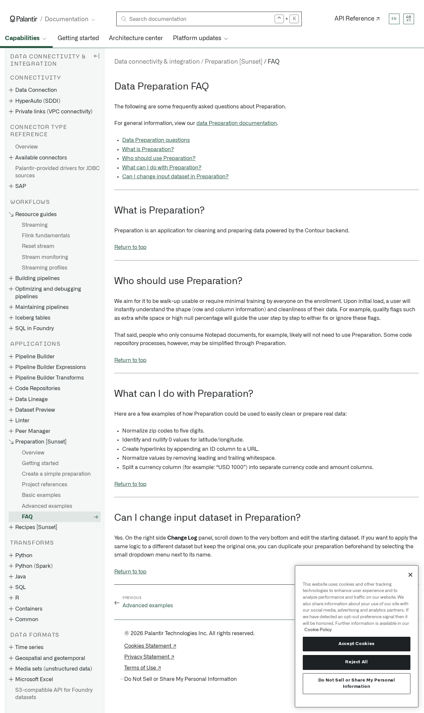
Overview (26, 146)
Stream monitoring (45, 257)
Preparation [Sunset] (234, 62)
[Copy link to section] (111, 87)
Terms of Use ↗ (142, 668)
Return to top (130, 247)
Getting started (78, 38)
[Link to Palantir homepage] (23, 19)
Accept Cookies (357, 644)
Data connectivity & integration (157, 62)
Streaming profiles (44, 267)
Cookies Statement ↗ (150, 646)
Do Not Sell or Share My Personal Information (356, 683)
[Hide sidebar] (96, 56)
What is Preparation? (148, 149)
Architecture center (136, 38)
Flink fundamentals (46, 235)
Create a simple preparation (56, 474)
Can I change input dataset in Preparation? (175, 176)
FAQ (27, 516)
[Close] (410, 574)
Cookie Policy (318, 629)
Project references (44, 484)
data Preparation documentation (236, 123)
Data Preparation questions (156, 140)
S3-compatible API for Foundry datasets (53, 693)
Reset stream (38, 246)
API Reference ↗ (357, 19)
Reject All (356, 662)
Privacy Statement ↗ (149, 657)
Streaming (35, 225)
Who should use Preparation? (158, 158)
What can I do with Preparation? (161, 167)
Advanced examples (47, 506)
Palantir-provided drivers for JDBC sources (57, 172)
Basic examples (41, 495)
